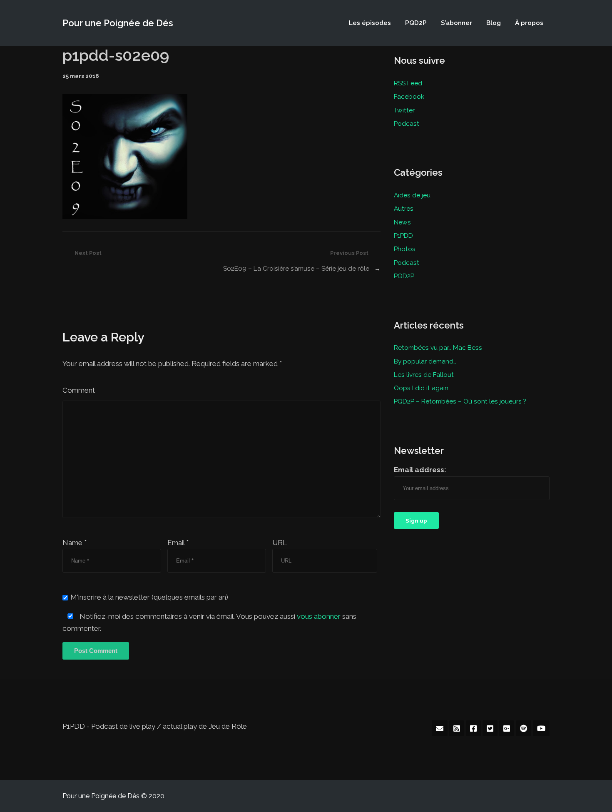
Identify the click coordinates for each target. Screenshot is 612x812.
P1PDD (403, 235)
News (402, 222)
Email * (178, 542)
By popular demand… (425, 361)
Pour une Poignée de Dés (117, 22)
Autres (403, 208)
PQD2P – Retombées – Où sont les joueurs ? (460, 401)
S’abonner (456, 23)
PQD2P (416, 23)
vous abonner (319, 616)
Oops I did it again (421, 388)
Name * (74, 542)
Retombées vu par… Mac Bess (438, 347)
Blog (493, 23)
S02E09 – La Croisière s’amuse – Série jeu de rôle (296, 268)
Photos (404, 249)
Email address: (420, 470)
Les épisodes (370, 23)
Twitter (404, 110)
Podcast (406, 123)
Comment (78, 390)
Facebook (409, 96)
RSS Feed (408, 83)
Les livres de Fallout (424, 375)
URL (279, 542)
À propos (529, 23)
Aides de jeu (412, 195)
